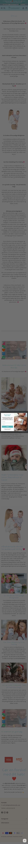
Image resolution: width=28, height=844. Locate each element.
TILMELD (7, 426)
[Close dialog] (26, 413)
